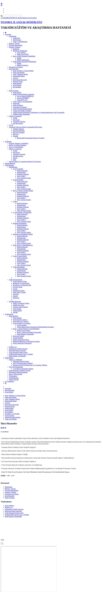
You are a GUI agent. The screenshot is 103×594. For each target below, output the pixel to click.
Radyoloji (16, 298)
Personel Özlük (18, 81)
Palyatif (15, 312)
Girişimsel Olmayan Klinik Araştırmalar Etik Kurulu (25, 127)
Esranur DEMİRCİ (23, 98)
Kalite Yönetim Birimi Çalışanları (23, 94)
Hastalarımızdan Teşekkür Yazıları (19, 370)
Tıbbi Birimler (9, 165)
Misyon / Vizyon (14, 43)
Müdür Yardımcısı (22, 65)
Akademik (8, 141)
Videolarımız (13, 376)
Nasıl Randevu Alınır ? (20, 320)
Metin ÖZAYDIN (22, 54)
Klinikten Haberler (23, 174)
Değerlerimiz (17, 40)
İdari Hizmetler (13, 69)
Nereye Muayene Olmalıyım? (22, 343)
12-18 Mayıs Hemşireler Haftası (23, 369)
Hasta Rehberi (13, 316)
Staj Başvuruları (18, 123)
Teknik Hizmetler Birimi (12, 417)
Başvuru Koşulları (18, 132)
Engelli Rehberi (18, 338)
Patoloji (15, 296)
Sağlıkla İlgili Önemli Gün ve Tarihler (21, 354)
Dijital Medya (9, 358)
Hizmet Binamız (10, 163)
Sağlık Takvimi (14, 379)
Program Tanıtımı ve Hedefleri (18, 143)
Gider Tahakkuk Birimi (20, 74)
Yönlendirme (9, 314)
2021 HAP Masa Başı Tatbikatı (23, 363)
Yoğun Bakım (17, 310)
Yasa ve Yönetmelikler (16, 147)
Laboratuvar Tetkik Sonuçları (18, 349)
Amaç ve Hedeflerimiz (20, 42)
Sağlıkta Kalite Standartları (21, 114)
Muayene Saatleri (18, 336)
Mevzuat (15, 134)
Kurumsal (8, 34)
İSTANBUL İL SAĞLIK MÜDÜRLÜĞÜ (21, 22)
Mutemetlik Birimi (19, 76)
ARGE (15, 158)
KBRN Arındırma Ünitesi (21, 303)
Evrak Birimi (17, 85)
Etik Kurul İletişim (19, 131)
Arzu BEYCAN (22, 100)
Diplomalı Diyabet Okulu (21, 361)
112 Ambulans (9, 381)
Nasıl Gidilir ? (21, 176)
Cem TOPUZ (21, 52)
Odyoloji (16, 294)
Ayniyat (15, 78)
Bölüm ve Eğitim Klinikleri (17, 145)
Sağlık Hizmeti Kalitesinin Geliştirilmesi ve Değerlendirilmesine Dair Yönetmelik (38, 112)
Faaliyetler (16, 103)
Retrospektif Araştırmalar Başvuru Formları (30, 138)
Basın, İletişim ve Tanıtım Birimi (23, 71)
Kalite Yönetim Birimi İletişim (22, 109)
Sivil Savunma (9, 415)
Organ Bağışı (17, 309)
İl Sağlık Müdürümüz (15, 45)
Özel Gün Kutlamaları (16, 367)
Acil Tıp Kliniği (18, 169)
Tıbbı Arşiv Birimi (10, 419)
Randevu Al (12, 347)
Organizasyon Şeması (16, 67)
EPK (14, 160)
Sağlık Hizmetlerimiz (15, 280)
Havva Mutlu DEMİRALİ (25, 96)
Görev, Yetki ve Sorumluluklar (22, 101)
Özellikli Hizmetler (15, 301)
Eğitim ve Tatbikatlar (15, 359)
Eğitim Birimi (17, 83)
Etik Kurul (16, 120)
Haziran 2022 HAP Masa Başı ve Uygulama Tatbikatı (30, 365)
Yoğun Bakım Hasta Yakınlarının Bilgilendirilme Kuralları (35, 327)
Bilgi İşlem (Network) (20, 80)
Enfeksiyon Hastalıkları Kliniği (23, 234)
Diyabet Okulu (17, 287)
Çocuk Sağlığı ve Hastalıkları (22, 212)
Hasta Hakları (17, 318)
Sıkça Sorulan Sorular (24, 178)
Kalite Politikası (18, 105)
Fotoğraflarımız (14, 378)
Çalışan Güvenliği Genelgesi (22, 111)
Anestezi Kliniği (18, 180)
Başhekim (16, 49)
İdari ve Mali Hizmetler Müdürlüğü (24, 56)
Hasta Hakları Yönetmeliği (25, 334)
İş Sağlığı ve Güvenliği (12, 414)
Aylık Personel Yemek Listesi (18, 352)
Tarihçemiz (16, 38)
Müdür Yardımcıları (23, 60)
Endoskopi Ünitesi (19, 290)
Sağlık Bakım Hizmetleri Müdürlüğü (24, 61)
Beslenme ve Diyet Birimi (21, 283)
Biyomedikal (17, 87)
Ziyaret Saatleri (22, 325)
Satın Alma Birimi (18, 72)
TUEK (15, 118)
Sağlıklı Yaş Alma (18, 305)
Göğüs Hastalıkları (19, 267)
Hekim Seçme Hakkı (23, 330)
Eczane (15, 289)
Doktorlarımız (21, 172)
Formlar (15, 136)
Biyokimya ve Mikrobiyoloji (22, 285)
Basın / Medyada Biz (15, 374)
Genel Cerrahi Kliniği (20, 256)
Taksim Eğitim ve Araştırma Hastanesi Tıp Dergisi (25, 161)
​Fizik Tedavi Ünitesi (19, 292)
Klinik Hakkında (22, 171)
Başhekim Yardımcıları (20, 51)
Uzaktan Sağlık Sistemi (20, 307)
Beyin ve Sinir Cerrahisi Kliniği (23, 191)
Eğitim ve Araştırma (15, 116)
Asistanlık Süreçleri (19, 121)
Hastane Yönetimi (14, 47)
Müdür (19, 58)
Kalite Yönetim (14, 91)
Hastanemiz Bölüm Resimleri (18, 372)
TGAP (11, 125)
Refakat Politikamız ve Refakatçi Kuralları (26, 341)
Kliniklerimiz (13, 167)
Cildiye (15, 201)
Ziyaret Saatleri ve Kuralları (21, 323)
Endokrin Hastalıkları (19, 223)
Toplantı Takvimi (18, 129)
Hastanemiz (12, 36)
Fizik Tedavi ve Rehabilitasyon (23, 245)
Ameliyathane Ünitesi (20, 281)
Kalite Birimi (17, 92)
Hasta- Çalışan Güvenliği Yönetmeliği (29, 332)
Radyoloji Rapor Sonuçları (17, 350)
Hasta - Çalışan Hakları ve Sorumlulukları (26, 329)
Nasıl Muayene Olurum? (21, 321)
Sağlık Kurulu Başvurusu (21, 340)
